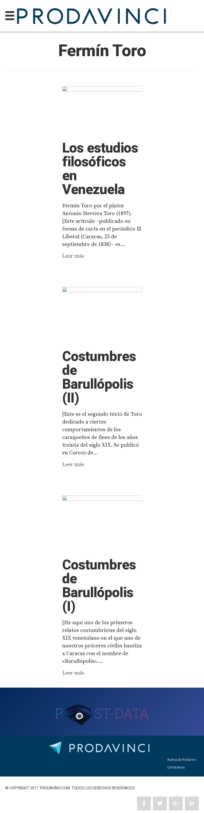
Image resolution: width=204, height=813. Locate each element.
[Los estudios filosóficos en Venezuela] (102, 111)
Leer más (73, 256)
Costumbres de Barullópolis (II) (99, 377)
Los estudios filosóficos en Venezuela (100, 169)
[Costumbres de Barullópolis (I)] (102, 524)
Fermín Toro (102, 51)
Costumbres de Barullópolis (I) (99, 586)
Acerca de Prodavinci (182, 759)
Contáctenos (176, 767)
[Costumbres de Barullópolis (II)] (102, 315)
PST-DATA (102, 713)
